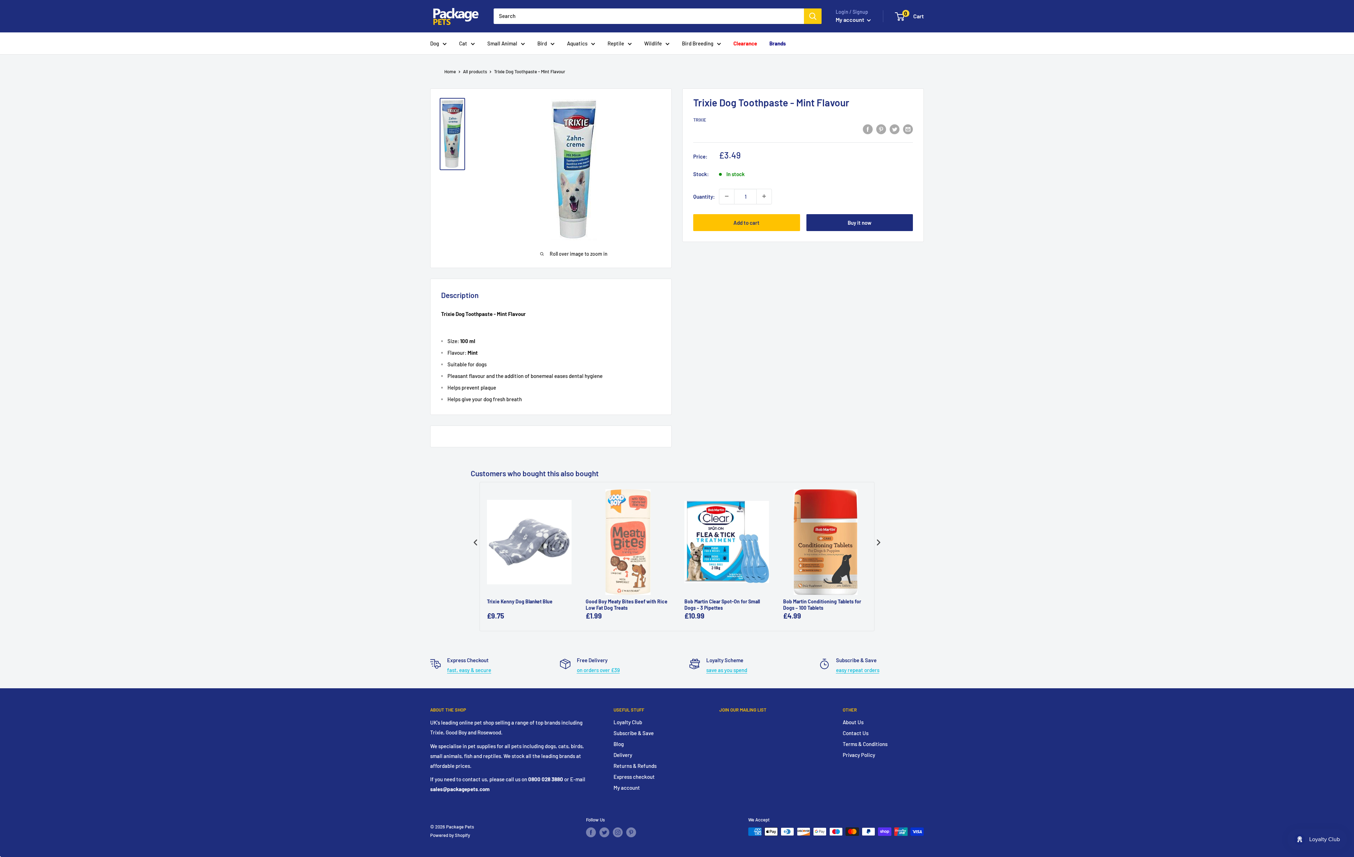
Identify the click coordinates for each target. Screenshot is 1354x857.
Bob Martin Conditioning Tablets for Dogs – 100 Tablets (822, 604)
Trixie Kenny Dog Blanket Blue (520, 601)
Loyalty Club (628, 722)
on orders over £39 (598, 670)
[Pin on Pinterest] (881, 129)
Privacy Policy (859, 755)
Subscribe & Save (634, 733)
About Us (853, 722)
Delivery (623, 755)
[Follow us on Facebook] (591, 832)
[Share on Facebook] (868, 129)
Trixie (699, 120)
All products (475, 71)
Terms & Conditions (865, 744)
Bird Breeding (697, 43)
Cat (463, 43)
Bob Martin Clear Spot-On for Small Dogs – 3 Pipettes (722, 604)
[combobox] (649, 16)
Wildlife (653, 43)
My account (850, 19)
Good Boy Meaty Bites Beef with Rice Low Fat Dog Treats (626, 604)
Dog (434, 43)
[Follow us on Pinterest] (631, 832)
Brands (777, 43)
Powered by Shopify (450, 835)
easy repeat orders (857, 670)
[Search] (813, 16)
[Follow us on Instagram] (618, 832)
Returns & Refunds (635, 766)
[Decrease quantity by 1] (726, 196)
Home (450, 71)
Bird (542, 43)
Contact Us (855, 733)
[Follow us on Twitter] (604, 832)
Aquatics (577, 43)
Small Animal (502, 43)
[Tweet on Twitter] (894, 129)
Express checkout (634, 777)
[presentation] (476, 542)
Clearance (745, 43)
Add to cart (746, 222)
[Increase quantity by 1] (764, 196)
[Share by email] (908, 129)
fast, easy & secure (469, 670)
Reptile (616, 43)
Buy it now (859, 222)
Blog (619, 744)
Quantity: (704, 196)
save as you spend (726, 670)
